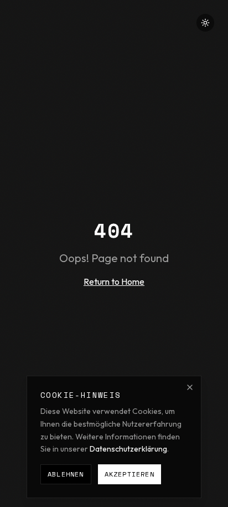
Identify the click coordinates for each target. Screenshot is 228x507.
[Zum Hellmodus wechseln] (205, 22)
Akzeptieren (129, 474)
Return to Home (114, 281)
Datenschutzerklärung (128, 449)
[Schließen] (189, 387)
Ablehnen (66, 474)
